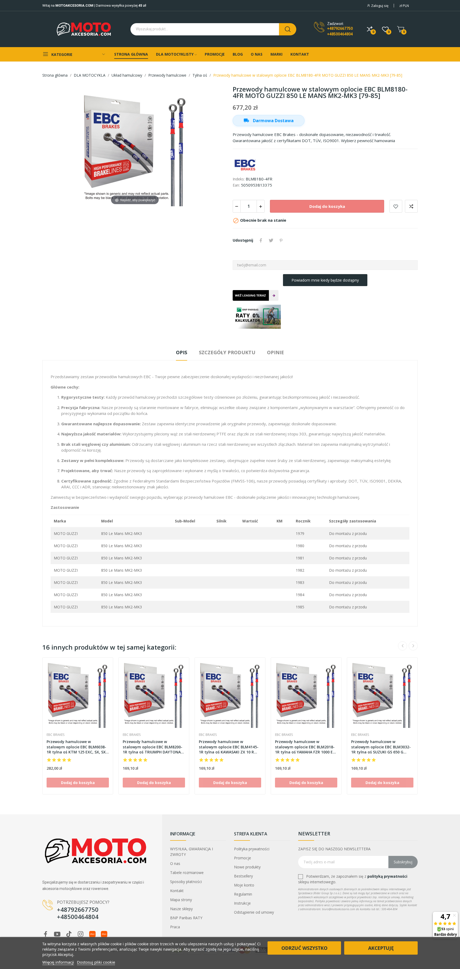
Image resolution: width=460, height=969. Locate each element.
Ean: (236, 185)
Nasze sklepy (181, 908)
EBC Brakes (55, 734)
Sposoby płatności (186, 881)
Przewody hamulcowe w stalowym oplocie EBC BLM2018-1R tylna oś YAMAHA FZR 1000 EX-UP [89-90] (306, 747)
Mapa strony (181, 899)
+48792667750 (340, 28)
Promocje (242, 857)
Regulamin (243, 894)
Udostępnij (261, 240)
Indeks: (239, 179)
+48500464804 (340, 34)
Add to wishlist (395, 206)
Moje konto (244, 885)
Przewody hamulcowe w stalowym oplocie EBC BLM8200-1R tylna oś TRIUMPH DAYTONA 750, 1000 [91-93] (152, 747)
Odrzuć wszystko (304, 948)
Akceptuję (381, 948)
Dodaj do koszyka (327, 206)
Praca (175, 926)
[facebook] (45, 934)
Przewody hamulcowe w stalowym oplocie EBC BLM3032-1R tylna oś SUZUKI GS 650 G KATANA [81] (381, 747)
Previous (402, 645)
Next (413, 645)
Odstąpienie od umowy (254, 912)
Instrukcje (242, 903)
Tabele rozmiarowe (187, 872)
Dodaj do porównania (411, 206)
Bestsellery (243, 876)
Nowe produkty (247, 866)
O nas (175, 863)
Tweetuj (271, 240)
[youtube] (57, 934)
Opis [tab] (181, 352)
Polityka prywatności (251, 848)
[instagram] (80, 934)
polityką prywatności (387, 876)
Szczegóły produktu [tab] (227, 352)
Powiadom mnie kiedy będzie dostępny (325, 280)
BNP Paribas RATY (186, 917)
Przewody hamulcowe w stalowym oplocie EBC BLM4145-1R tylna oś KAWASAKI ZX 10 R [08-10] (228, 747)
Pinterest (281, 240)
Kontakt (177, 890)
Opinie (275, 352)
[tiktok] (69, 934)
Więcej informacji (58, 962)
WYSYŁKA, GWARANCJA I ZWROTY (191, 851)
